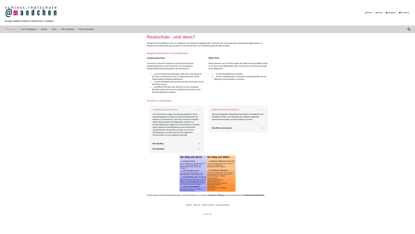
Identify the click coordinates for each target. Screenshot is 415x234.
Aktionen (44, 29)
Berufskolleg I (158, 144)
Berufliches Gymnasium (222, 128)
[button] (409, 29)
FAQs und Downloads (86, 29)
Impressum (196, 205)
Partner (54, 29)
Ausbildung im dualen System (165, 110)
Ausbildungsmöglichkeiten (253, 195)
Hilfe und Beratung (67, 29)
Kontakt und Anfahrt (208, 205)
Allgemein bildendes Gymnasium (225, 110)
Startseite (189, 205)
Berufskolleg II (158, 149)
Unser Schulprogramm (29, 29)
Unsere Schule (11, 29)
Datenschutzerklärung (222, 205)
